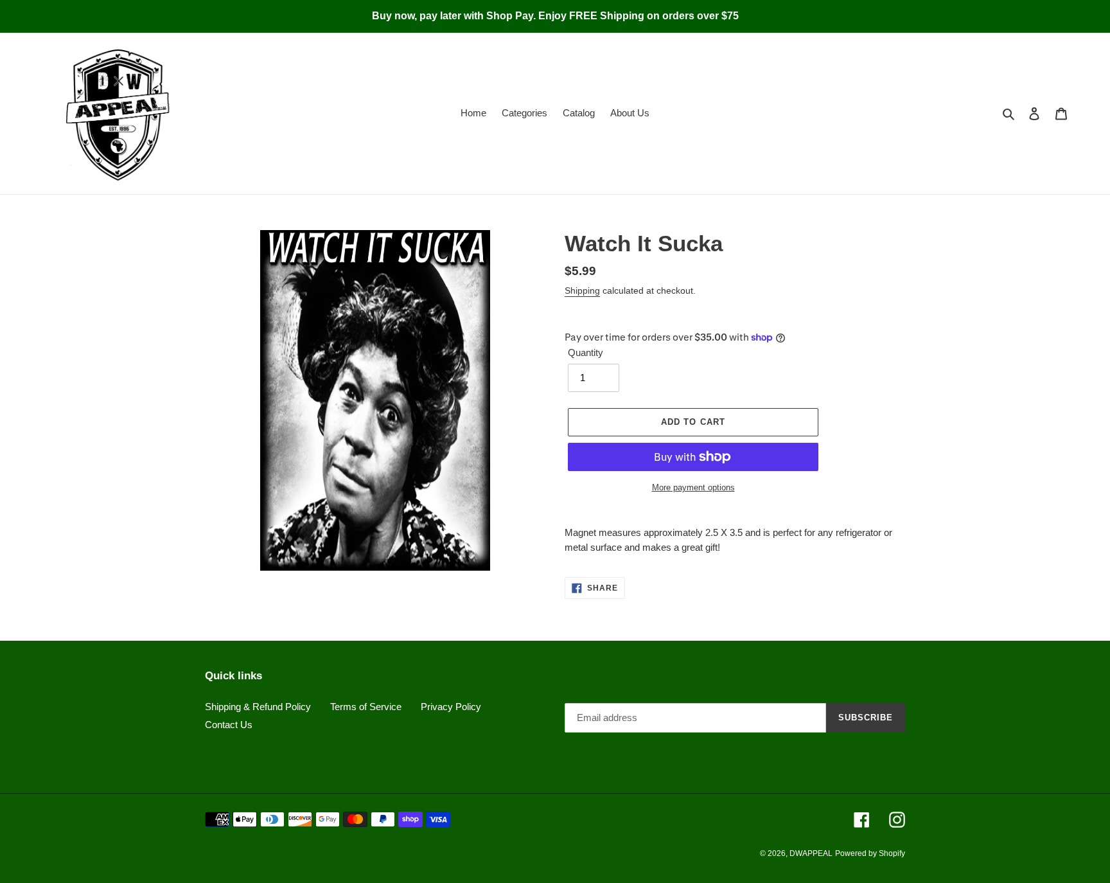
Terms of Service (365, 706)
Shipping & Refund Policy (258, 706)
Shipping (582, 290)
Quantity (585, 352)
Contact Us (228, 724)
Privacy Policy (451, 706)
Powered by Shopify (870, 853)
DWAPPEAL (811, 853)
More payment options (693, 487)
